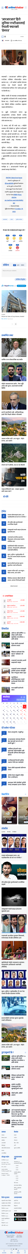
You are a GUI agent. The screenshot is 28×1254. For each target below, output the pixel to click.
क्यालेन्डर (6, 697)
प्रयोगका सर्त (17, 1203)
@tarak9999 (9, 183)
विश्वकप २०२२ (5, 1223)
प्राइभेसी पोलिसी (17, 1208)
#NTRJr (14, 197)
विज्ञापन (16, 1206)
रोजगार (15, 1140)
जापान (11, 219)
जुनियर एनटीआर (19, 219)
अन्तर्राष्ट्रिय (4, 1153)
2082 (17, 1170)
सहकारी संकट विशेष (6, 1201)
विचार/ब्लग (4, 1138)
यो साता (8, 832)
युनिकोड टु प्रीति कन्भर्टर (17, 1193)
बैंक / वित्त (16, 1143)
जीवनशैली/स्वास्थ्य (6, 1148)
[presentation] (12, 324)
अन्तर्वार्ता (4, 1143)
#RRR (15, 194)
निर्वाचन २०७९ (5, 1213)
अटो (15, 1145)
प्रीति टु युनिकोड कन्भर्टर (17, 1188)
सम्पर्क (15, 1211)
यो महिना (14, 832)
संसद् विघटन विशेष (6, 1206)
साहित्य (3, 1140)
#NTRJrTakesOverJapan (14, 177)
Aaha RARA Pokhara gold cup (6, 1170)
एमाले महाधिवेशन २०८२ (5, 1219)
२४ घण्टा (3, 832)
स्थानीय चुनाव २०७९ (6, 1211)
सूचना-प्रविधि (17, 1148)
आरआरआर (5, 219)
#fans (19, 194)
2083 (17, 1180)
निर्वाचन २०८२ (5, 1216)
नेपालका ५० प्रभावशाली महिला (18, 1162)
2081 (17, 1168)
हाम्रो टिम (16, 1201)
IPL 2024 (4, 1167)
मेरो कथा (16, 1183)
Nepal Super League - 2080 (6, 1174)
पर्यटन (15, 1138)
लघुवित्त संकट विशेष (6, 1203)
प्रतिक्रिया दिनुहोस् (20, 279)
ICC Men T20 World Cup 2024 (6, 1163)
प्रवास (3, 1150)
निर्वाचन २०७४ (5, 1208)
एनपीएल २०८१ (5, 1160)
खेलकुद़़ (3, 1145)
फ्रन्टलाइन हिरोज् (18, 1185)
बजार (15, 1135)
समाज (3, 1135)
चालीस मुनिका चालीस (17, 1173)
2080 (17, 1165)
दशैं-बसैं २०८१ (5, 1225)
